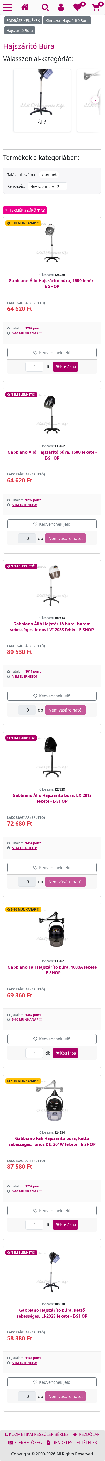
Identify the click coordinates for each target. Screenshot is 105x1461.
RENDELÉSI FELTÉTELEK (74, 1442)
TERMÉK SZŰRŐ (22, 210)
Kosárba (68, 366)
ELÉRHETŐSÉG (27, 1442)
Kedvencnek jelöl (54, 352)
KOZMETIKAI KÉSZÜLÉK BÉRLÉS (38, 1434)
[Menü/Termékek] (7, 7)
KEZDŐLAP (89, 1434)
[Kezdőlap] (27, 7)
